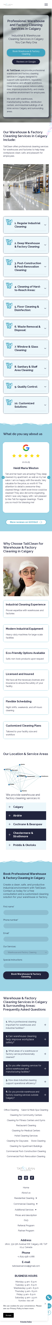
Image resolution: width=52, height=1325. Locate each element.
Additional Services (24, 1209)
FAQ (26, 1220)
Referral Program (26, 1225)
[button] (35, 4)
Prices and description (26, 1215)
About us (26, 1192)
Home (26, 1187)
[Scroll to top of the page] (48, 1312)
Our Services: (9, 946)
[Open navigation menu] (46, 4)
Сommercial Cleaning (24, 1204)
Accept (8, 1315)
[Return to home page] (8, 4)
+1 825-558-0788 (26, 1256)
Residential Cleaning (24, 1198)
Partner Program (26, 1230)
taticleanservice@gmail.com (26, 1266)
